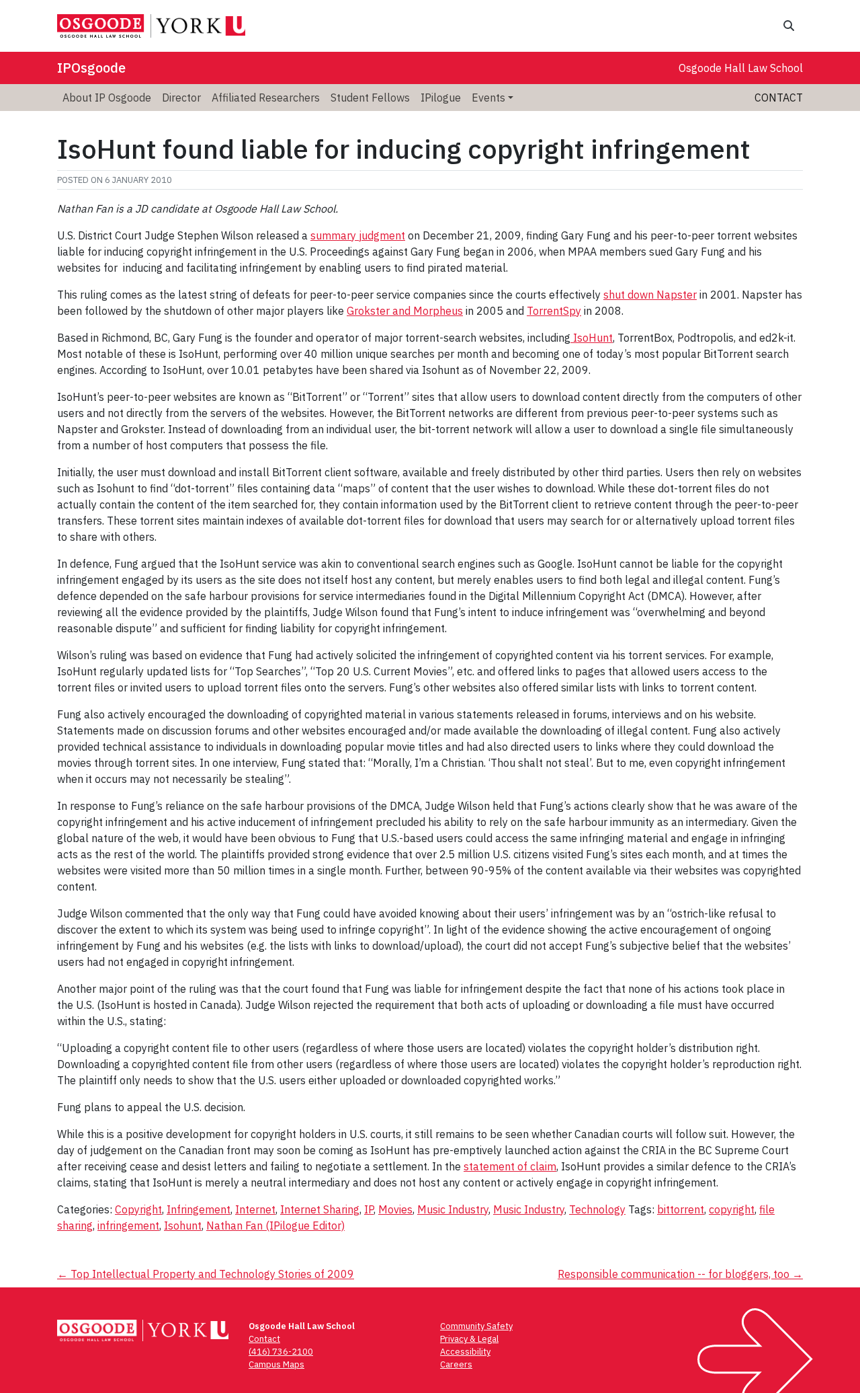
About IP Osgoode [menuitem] (106, 97)
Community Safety (476, 1326)
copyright (732, 1209)
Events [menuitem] (488, 97)
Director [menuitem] (181, 97)
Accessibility (465, 1351)
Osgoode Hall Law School (741, 68)
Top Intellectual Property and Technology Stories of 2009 (205, 1274)
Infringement (198, 1209)
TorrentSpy (554, 310)
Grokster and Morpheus (405, 310)
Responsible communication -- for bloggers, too (680, 1274)
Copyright (138, 1209)
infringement (128, 1225)
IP (369, 1209)
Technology (597, 1209)
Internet (255, 1209)
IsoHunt (591, 337)
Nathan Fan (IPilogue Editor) (275, 1225)
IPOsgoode (91, 68)
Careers (456, 1364)
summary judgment (357, 235)
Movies (395, 1209)
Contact (779, 97)
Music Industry (452, 1209)
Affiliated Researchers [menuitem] (266, 97)
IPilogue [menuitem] (441, 97)
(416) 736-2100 (281, 1351)
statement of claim (510, 1166)
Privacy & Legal (469, 1339)
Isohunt (183, 1225)
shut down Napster (650, 294)
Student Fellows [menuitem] (370, 97)
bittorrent (680, 1209)
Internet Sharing (319, 1209)
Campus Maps (276, 1364)
